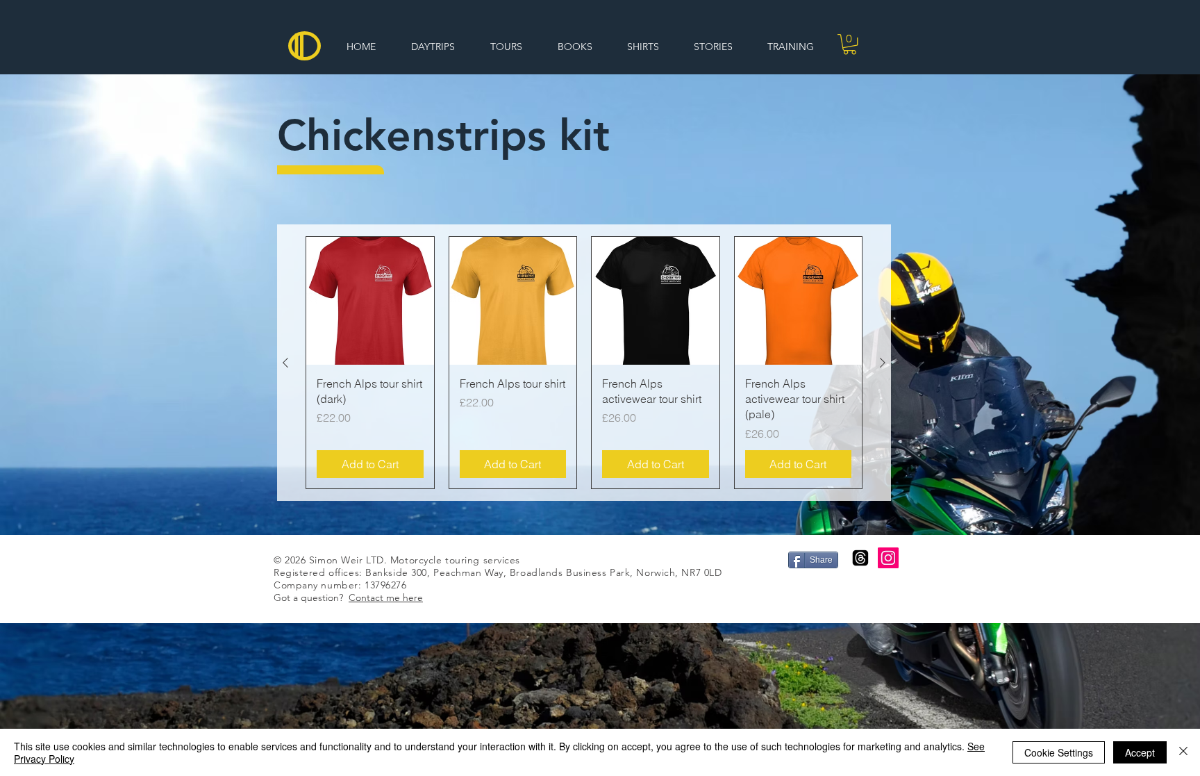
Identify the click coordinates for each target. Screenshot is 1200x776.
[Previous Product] (285, 362)
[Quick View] (370, 301)
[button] (850, 44)
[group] (584, 363)
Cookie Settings (1058, 752)
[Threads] (860, 557)
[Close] (1183, 752)
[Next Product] (882, 362)
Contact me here (386, 597)
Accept (1140, 752)
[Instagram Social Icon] (888, 557)
